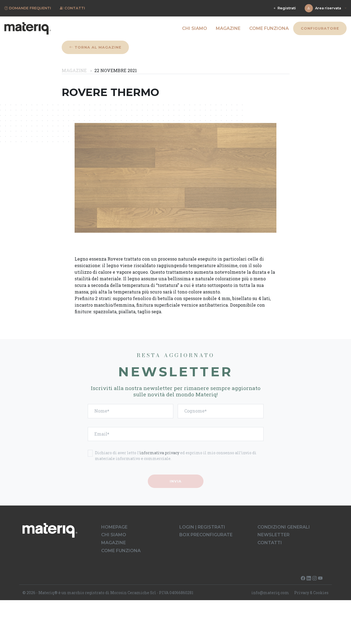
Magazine (228, 28)
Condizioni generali (283, 527)
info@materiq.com (270, 592)
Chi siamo (194, 28)
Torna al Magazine (97, 47)
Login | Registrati (202, 527)
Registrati (286, 8)
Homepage (114, 527)
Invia (176, 481)
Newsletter (273, 534)
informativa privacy (159, 452)
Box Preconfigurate (206, 534)
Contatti (269, 542)
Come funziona (269, 28)
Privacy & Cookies (311, 592)
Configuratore (320, 28)
